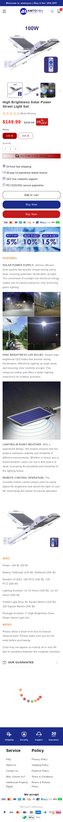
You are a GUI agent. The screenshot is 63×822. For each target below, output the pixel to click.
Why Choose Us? (15, 776)
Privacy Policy (39, 759)
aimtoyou (39, 807)
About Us (11, 765)
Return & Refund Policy (41, 784)
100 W (9, 135)
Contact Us (12, 771)
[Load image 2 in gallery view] (31, 90)
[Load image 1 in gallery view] (15, 90)
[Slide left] (3, 91)
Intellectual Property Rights (17, 784)
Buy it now (32, 214)
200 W (25, 135)
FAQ (8, 759)
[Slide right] (59, 91)
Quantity (7, 143)
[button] (58, 11)
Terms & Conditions (42, 776)
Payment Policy (40, 771)
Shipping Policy (40, 765)
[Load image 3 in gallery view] (48, 90)
